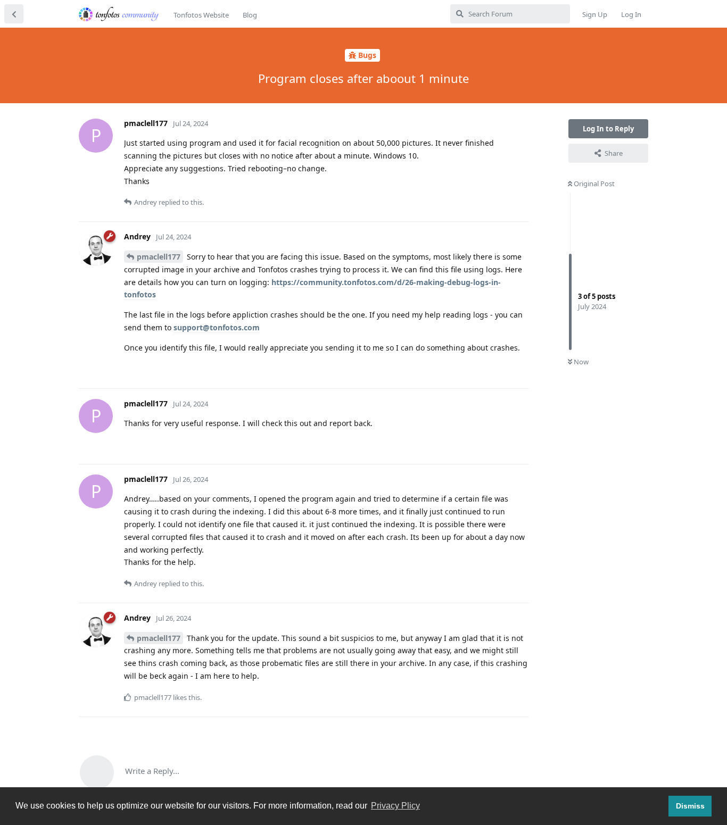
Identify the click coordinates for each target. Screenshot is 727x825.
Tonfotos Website (201, 15)
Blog (250, 15)
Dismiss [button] (690, 806)
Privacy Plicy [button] (395, 805)
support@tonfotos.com (217, 327)
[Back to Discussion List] (13, 13)
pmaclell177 (158, 257)
